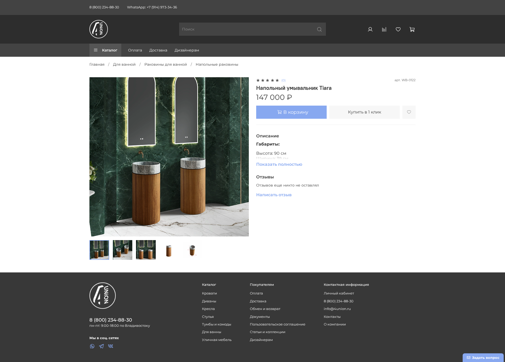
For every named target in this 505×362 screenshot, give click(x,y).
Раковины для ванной (165, 64)
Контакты (332, 317)
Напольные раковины (217, 64)
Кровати (209, 293)
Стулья (208, 317)
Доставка (158, 50)
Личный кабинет (339, 293)
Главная (96, 64)
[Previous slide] (96, 156)
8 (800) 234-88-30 (104, 7)
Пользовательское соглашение (277, 324)
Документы (260, 317)
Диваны (209, 301)
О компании (335, 324)
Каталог (109, 50)
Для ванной (124, 64)
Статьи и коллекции (267, 332)
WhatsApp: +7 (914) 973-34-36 (152, 7)
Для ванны (211, 332)
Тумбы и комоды (216, 324)
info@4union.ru (337, 309)
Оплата (135, 50)
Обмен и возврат (265, 309)
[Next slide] (241, 156)
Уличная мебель (216, 340)
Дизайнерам (187, 50)
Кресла (208, 309)
